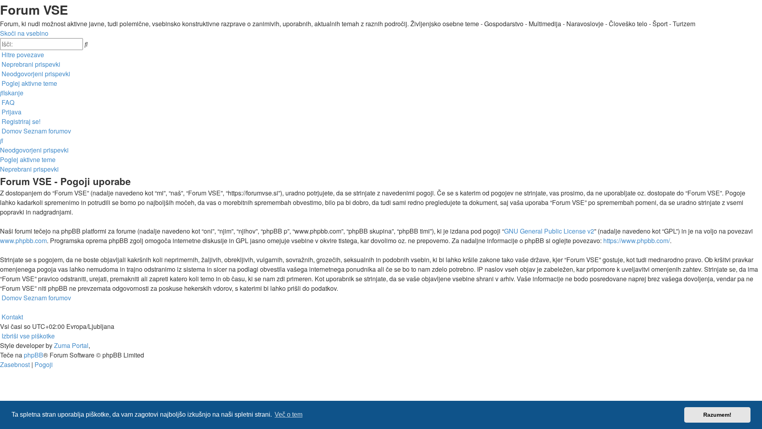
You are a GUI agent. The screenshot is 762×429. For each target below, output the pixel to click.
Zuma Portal (71, 345)
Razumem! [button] (717, 415)
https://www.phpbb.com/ (636, 240)
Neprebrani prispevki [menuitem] (29, 169)
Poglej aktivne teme (28, 159)
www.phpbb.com (23, 240)
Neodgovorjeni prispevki (34, 150)
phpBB (33, 354)
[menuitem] (30, 64)
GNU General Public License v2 (549, 231)
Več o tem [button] (288, 414)
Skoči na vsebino (24, 33)
